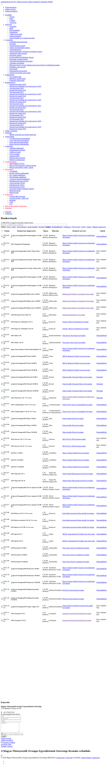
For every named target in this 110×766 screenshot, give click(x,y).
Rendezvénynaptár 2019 (17, 123)
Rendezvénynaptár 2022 (17, 108)
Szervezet (8, 24)
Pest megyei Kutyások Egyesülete (73, 335)
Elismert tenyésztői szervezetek (20, 73)
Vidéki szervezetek (15, 34)
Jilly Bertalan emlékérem (17, 177)
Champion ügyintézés (16, 63)
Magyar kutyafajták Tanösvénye (16, 206)
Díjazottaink (9, 169)
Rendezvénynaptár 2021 (17, 113)
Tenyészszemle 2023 (16, 104)
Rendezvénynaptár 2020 (17, 117)
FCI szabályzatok (15, 77)
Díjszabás (12, 44)
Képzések (8, 133)
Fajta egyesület (14, 154)
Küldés (4, 736)
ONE (11, 202)
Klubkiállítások (57, 227)
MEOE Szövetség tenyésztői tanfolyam (22, 135)
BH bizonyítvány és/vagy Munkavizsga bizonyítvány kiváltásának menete (34, 65)
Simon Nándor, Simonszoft (90, 758)
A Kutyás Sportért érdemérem (19, 179)
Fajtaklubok (13, 32)
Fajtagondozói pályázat (17, 150)
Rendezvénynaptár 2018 (17, 129)
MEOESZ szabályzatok (17, 79)
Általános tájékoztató (16, 148)
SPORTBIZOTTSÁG (17, 164)
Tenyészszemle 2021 (16, 115)
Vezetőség (12, 26)
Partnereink (9, 194)
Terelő (83, 227)
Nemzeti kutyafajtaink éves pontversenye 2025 (25, 94)
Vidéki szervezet (15, 152)
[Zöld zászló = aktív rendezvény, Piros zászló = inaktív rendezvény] (2, 236)
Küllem (48, 227)
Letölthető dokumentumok (18, 42)
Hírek (11, 19)
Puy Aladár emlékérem (17, 175)
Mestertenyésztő (14, 191)
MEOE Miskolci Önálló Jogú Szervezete (76, 356)
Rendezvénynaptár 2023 (17, 102)
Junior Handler (33, 227)
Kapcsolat (8, 208)
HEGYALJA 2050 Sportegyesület (74, 439)
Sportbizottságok (11, 162)
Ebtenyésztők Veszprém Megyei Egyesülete (77, 377)
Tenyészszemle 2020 (16, 119)
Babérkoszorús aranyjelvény (19, 181)
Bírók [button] (105, 236)
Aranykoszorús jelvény (17, 183)
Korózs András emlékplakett (19, 173)
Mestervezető (13, 193)
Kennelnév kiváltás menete (18, 59)
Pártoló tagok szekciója (17, 158)
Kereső (11, 17)
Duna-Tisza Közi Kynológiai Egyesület (75, 548)
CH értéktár (13, 171)
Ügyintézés (9, 40)
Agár (9, 227)
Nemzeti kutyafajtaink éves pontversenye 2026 (25, 86)
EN (12, 2)
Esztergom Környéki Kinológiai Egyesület (76, 613)
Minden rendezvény (99, 227)
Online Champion (11, 131)
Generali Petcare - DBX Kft (18, 198)
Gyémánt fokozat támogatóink (19, 138)
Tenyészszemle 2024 (16, 98)
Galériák (12, 21)
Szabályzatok (9, 75)
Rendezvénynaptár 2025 (17, 90)
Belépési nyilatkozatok (17, 160)
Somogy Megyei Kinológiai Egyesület (75, 322)
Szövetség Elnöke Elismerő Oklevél (21, 189)
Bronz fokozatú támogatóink (19, 144)
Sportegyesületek (15, 36)
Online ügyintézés (34, 2)
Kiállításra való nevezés (17, 67)
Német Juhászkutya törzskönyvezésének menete (25, 51)
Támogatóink (9, 136)
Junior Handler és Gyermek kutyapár (21, 38)
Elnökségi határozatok (16, 80)
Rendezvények (10, 82)
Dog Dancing (21, 227)
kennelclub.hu (6, 2)
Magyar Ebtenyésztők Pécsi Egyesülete (75, 453)
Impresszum (61, 758)
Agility (13, 227)
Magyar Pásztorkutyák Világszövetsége (22, 165)
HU (15, 2)
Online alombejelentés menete (19, 48)
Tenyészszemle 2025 (16, 92)
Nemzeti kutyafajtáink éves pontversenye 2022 (25, 111)
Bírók (11, 28)
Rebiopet (12, 200)
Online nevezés (22, 2)
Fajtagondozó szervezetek (18, 71)
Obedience (67, 227)
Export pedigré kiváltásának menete (21, 57)
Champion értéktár (46, 2)
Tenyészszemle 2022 (16, 109)
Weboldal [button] (99, 236)
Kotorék (42, 227)
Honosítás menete (15, 55)
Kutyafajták (13, 69)
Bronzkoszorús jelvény (17, 187)
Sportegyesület (14, 156)
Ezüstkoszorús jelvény (17, 185)
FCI (10, 204)
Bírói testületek (14, 30)
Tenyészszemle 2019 (16, 125)
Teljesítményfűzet (15, 50)
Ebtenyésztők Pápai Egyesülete (73, 418)
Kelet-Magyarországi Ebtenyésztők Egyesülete (78, 513)
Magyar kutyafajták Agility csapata (21, 167)
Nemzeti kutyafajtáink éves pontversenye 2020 (25, 121)
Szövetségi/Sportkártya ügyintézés (21, 61)
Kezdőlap (8, 15)
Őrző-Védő (76, 227)
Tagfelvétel (9, 146)
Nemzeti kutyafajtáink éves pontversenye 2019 (25, 127)
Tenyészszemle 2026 (16, 88)
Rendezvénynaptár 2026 (17, 84)
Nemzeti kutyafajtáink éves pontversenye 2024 (25, 100)
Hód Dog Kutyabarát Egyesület (73, 590)
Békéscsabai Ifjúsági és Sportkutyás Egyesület (78, 294)
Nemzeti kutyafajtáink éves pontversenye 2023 (25, 106)
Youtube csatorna (7, 746)
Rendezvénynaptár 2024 (17, 96)
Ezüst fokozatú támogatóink (18, 142)
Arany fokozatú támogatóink (19, 140)
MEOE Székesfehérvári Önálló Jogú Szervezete (78, 534)
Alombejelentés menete (17, 46)
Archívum (12, 23)
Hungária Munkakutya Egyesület (73, 315)
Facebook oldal (6, 744)
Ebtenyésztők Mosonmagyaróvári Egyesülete (77, 474)
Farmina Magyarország (17, 196)
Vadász (88, 227)
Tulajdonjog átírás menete (18, 53)
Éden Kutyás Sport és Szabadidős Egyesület (77, 405)
